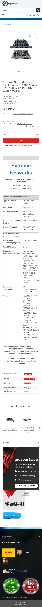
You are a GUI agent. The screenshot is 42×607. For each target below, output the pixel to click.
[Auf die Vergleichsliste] (30, 35)
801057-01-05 (27, 374)
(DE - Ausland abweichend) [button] (24, 124)
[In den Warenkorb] (4, 30)
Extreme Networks (29, 379)
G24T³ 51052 (27, 383)
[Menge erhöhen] (37, 134)
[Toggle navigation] (3, 14)
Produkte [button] (6, 443)
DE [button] (24, 15)
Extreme (13, 101)
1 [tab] (19, 71)
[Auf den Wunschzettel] (35, 35)
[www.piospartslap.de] (10, 3)
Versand (25, 597)
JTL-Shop (24, 604)
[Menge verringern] (5, 134)
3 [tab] (23, 71)
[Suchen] (38, 10)
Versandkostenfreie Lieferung (23, 114)
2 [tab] (21, 71)
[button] (30, 15)
